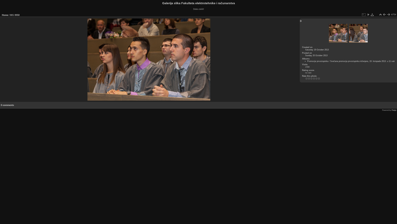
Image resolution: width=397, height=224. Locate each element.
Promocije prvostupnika (317, 61)
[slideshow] (368, 15)
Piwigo (394, 110)
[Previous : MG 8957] (384, 15)
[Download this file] (372, 15)
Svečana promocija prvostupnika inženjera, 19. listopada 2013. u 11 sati (362, 61)
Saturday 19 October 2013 (317, 50)
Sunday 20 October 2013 (316, 55)
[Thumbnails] (380, 15)
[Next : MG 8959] (388, 15)
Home (5, 15)
